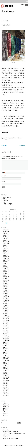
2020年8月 (6, 263)
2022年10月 (6, 231)
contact (22, 5)
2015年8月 (6, 363)
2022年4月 (6, 236)
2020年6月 (6, 266)
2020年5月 (6, 268)
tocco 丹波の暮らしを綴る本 (10, 431)
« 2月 (6, 223)
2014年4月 (6, 390)
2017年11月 (6, 318)
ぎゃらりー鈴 (6, 435)
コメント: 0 (6, 139)
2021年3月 (6, 251)
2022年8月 (6, 235)
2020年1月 (6, 275)
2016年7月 (6, 345)
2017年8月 (6, 323)
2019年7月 (6, 285)
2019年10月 (6, 280)
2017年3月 (6, 332)
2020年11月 (6, 258)
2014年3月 (6, 392)
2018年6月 (6, 307)
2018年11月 (6, 298)
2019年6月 (6, 287)
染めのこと (6, 408)
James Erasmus (7, 430)
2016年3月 (6, 352)
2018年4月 (6, 310)
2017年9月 (6, 322)
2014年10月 (6, 380)
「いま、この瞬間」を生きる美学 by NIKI (14, 433)
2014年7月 (6, 385)
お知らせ (10, 137)
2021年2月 (6, 253)
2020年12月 (6, 256)
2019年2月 (6, 293)
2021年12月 (6, 241)
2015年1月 (6, 375)
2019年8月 (6, 283)
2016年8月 (6, 343)
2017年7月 (6, 325)
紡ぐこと (5, 411)
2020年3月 (6, 271)
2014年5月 (6, 389)
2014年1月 (6, 395)
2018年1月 (6, 315)
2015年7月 (6, 365)
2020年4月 (6, 270)
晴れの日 (6, 25)
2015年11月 (6, 358)
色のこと (5, 415)
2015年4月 (6, 370)
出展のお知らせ (7, 197)
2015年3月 (6, 372)
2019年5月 (6, 288)
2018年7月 (6, 305)
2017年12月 (6, 317)
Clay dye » (22, 145)
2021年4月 (6, 250)
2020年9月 (6, 261)
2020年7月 (6, 265)
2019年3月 (6, 292)
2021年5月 (6, 248)
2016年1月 (6, 355)
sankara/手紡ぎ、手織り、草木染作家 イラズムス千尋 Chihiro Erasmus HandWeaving (7, 6)
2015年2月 (6, 374)
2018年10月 (6, 300)
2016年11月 (6, 338)
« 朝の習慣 (4, 145)
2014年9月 (6, 382)
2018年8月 (6, 303)
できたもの (6, 405)
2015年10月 (6, 360)
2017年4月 (6, 330)
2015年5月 (6, 368)
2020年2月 (6, 273)
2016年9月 (6, 342)
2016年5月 (6, 348)
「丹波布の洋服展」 (8, 204)
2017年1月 (6, 335)
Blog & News (7, 11)
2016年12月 (6, 337)
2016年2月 (6, 353)
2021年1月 (6, 255)
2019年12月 (6, 276)
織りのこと (20, 137)
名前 (3, 173)
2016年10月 (6, 340)
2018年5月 (6, 308)
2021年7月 (6, 245)
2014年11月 (6, 379)
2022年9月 (6, 233)
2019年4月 (6, 290)
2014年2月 (6, 394)
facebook (26, 5)
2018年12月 (6, 297)
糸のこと (5, 410)
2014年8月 (6, 384)
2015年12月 (6, 357)
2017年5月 (6, 328)
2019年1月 (6, 295)
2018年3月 (6, 312)
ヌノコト (5, 436)
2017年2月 (6, 333)
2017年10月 (6, 320)
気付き (4, 199)
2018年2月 (6, 313)
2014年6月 (6, 387)
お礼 (4, 202)
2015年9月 (6, 362)
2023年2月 (6, 230)
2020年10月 (6, 260)
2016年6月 (6, 347)
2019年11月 (6, 278)
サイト (3, 181)
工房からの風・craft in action (10, 438)
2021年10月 (6, 243)
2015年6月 (6, 367)
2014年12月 (6, 377)
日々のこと (15, 137)
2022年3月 (6, 238)
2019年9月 (6, 282)
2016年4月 (6, 350)
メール (4, 176)
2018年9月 (6, 302)
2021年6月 (6, 246)
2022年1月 (6, 240)
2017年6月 (6, 327)
